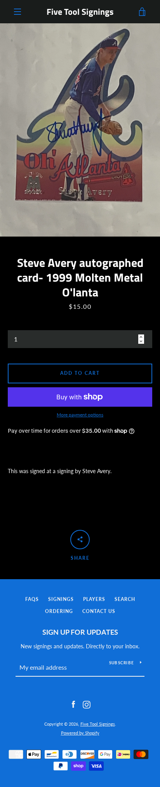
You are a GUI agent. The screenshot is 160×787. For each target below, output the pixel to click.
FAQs (32, 599)
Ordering (59, 611)
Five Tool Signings (80, 12)
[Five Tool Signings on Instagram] (86, 704)
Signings (61, 599)
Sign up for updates (80, 632)
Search (125, 599)
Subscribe (121, 662)
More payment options (80, 415)
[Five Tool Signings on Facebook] (73, 704)
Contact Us (98, 611)
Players (94, 599)
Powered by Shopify (80, 732)
